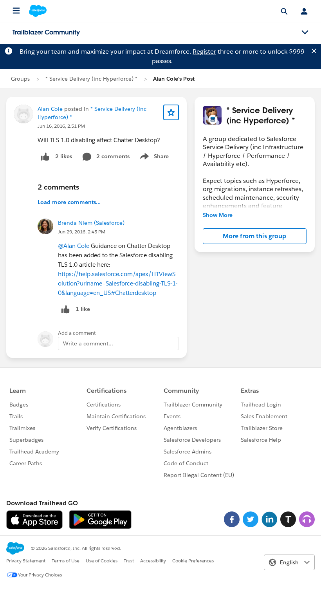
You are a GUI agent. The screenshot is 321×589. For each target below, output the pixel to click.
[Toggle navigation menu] (305, 32)
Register (204, 51)
